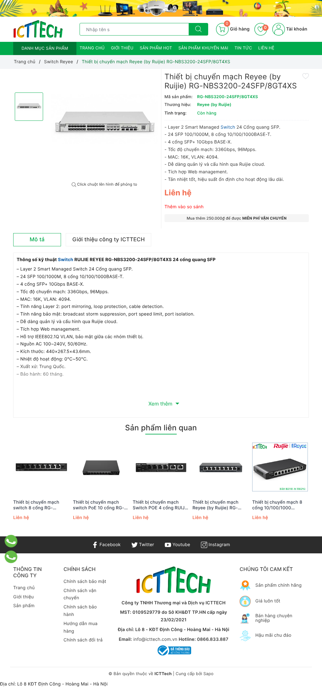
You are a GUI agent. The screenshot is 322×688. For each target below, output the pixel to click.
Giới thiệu (122, 48)
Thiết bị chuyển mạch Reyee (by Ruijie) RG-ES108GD (215, 505)
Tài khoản (296, 29)
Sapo (208, 673)
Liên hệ (266, 48)
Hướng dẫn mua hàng (80, 627)
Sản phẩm (24, 605)
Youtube (180, 544)
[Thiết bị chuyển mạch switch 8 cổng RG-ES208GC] (41, 467)
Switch (228, 127)
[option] (104, 125)
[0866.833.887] (11, 541)
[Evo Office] (161, 8)
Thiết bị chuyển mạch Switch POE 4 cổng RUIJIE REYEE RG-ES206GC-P (161, 505)
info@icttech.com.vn (155, 639)
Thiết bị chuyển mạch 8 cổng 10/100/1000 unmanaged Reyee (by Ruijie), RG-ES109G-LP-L (278, 505)
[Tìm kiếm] (198, 29)
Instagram (218, 544)
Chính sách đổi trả (83, 640)
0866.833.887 (212, 639)
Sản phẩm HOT (156, 48)
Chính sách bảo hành (80, 610)
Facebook (109, 544)
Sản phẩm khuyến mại (203, 48)
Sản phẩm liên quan (161, 427)
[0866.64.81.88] (11, 557)
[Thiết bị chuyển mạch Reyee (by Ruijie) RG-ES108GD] (220, 467)
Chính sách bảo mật (85, 581)
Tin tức (243, 48)
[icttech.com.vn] (38, 29)
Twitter (146, 544)
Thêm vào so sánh (184, 207)
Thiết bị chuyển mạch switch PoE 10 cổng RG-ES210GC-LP (98, 505)
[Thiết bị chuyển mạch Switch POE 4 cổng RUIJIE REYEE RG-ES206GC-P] (161, 467)
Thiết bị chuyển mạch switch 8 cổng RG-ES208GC (36, 505)
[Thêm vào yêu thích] (306, 76)
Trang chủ (92, 48)
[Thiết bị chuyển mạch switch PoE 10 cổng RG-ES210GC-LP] (101, 467)
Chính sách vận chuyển (80, 594)
